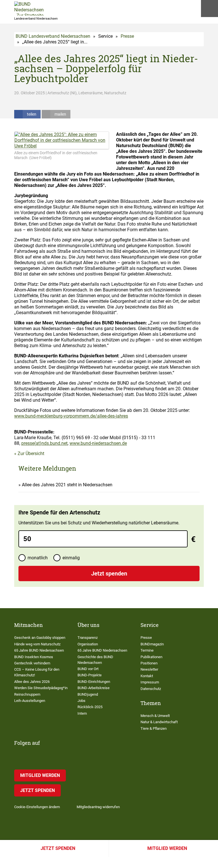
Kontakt (147, 676)
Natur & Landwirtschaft (159, 722)
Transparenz (87, 637)
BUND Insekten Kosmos (33, 657)
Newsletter (149, 669)
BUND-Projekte (89, 675)
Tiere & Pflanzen (154, 728)
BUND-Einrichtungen (93, 681)
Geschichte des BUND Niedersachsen (95, 660)
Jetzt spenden (58, 848)
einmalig (71, 557)
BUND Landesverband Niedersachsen (53, 36)
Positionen (149, 663)
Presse (127, 36)
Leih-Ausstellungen (29, 700)
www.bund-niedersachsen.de (98, 443)
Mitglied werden (167, 848)
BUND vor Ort (87, 669)
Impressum (150, 682)
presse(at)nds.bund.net (44, 443)
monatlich (38, 557)
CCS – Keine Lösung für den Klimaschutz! (36, 672)
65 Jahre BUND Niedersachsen (39, 650)
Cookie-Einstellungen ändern (37, 807)
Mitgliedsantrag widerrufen (98, 807)
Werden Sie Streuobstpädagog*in (41, 688)
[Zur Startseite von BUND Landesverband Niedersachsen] (29, 8)
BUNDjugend (87, 694)
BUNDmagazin (152, 644)
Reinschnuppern (27, 694)
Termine (147, 650)
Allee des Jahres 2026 (32, 681)
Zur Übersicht (31, 453)
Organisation (87, 644)
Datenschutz (151, 689)
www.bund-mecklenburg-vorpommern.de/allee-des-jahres (71, 416)
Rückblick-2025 (89, 707)
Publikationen (151, 657)
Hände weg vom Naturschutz (37, 644)
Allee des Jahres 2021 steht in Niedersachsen (67, 484)
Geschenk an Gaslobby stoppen (39, 637)
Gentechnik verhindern (32, 663)
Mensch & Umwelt (155, 716)
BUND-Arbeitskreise (93, 688)
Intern (82, 713)
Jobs (81, 700)
